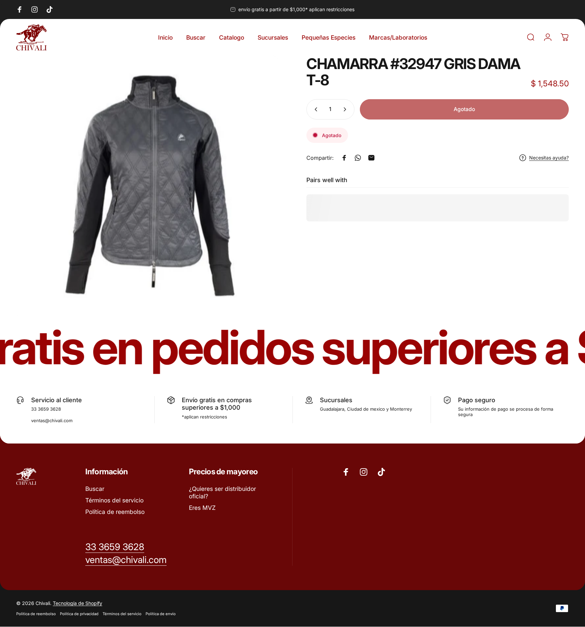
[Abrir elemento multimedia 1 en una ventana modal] (147, 187)
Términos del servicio (114, 500)
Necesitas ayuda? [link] (549, 157)
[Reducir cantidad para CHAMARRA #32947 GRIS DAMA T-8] (314, 109)
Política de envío (161, 614)
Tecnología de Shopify (77, 603)
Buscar (94, 488)
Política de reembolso (115, 511)
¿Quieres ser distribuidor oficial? (222, 492)
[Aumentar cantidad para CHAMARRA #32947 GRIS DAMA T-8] (346, 109)
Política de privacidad (79, 614)
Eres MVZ (202, 507)
